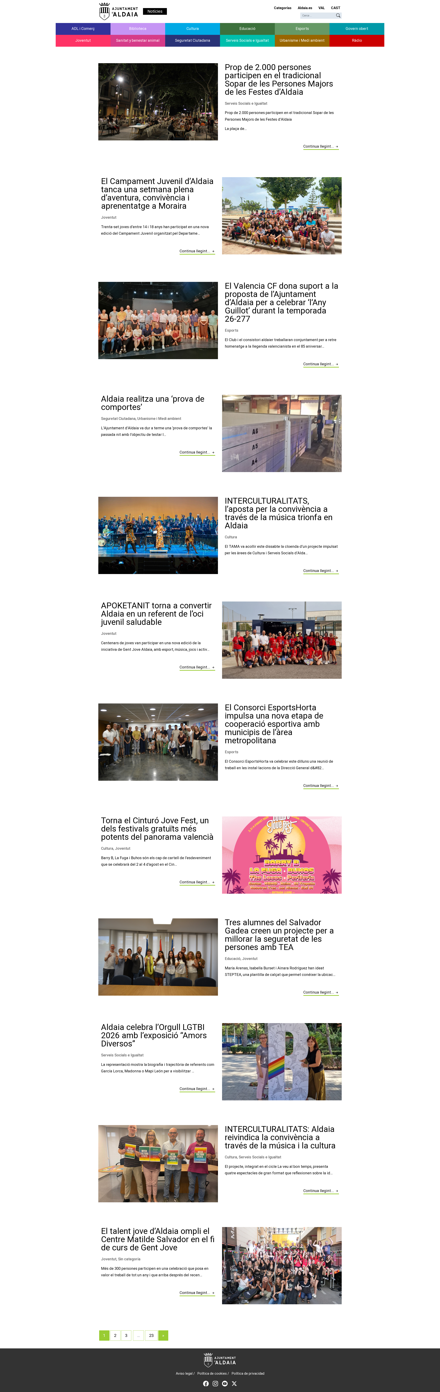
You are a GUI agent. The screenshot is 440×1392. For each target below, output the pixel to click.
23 (151, 1335)
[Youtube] (225, 1383)
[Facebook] (206, 1383)
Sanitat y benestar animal (138, 40)
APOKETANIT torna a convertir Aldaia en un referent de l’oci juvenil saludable (156, 614)
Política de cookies (212, 1373)
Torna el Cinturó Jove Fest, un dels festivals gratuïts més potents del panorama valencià (157, 829)
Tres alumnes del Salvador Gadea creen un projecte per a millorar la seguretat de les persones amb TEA (279, 935)
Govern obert (357, 28)
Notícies (154, 11)
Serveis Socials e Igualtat (247, 40)
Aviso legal (184, 1373)
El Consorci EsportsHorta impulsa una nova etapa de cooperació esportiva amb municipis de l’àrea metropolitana (274, 724)
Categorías (283, 8)
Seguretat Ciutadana (192, 40)
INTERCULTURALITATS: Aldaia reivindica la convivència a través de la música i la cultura (280, 1137)
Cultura (192, 28)
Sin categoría (129, 1259)
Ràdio (357, 40)
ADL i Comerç (83, 28)
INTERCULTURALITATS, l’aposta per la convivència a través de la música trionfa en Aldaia (279, 513)
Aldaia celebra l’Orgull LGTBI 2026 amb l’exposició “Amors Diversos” (154, 1035)
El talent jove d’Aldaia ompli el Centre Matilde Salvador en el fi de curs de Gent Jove (158, 1239)
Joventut (83, 40)
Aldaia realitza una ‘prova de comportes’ (152, 403)
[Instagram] (215, 1383)
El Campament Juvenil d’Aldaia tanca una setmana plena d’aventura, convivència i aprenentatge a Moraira (157, 193)
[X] (234, 1383)
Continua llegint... (319, 146)
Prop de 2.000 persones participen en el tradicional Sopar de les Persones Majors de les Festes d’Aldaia (279, 79)
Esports (302, 28)
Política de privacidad (248, 1373)
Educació (247, 28)
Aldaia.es (305, 8)
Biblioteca (137, 28)
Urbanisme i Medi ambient (302, 40)
